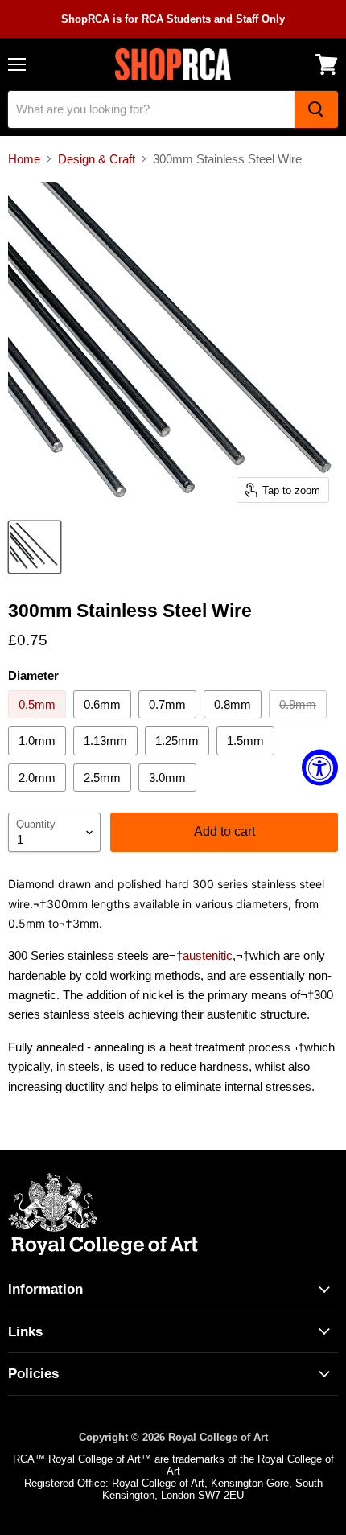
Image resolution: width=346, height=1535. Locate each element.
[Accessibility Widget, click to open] (320, 768)
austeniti (204, 955)
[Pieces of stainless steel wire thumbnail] (34, 547)
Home (24, 159)
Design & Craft (96, 159)
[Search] (316, 109)
